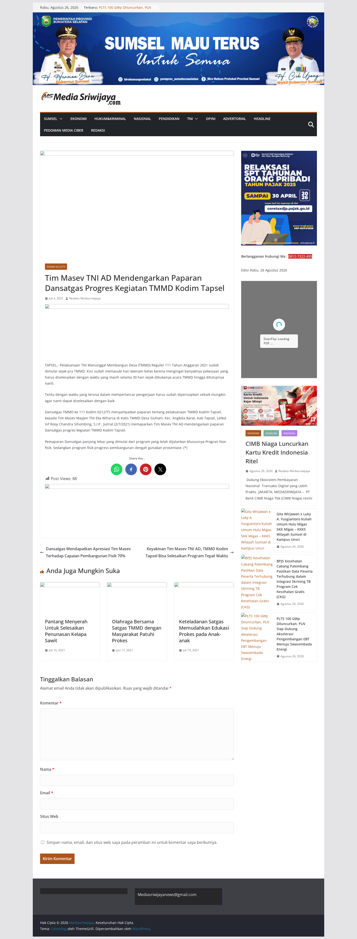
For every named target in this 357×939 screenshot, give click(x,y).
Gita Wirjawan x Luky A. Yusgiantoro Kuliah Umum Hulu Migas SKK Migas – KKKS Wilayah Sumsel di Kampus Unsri (294, 527)
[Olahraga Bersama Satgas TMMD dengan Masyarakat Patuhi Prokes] (137, 585)
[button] (60, 118)
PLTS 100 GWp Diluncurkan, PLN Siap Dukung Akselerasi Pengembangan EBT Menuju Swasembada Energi (294, 633)
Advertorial (234, 118)
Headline (262, 118)
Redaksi (98, 130)
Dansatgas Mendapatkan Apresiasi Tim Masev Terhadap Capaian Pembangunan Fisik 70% (88, 552)
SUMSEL (50, 118)
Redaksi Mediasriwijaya (85, 298)
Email (46, 792)
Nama (47, 769)
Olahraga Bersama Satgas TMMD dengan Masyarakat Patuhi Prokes (136, 631)
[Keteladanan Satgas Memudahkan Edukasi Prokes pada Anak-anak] (204, 585)
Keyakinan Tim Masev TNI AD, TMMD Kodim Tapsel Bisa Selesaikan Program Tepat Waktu (186, 552)
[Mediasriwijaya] (178, 15)
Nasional (142, 118)
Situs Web (49, 816)
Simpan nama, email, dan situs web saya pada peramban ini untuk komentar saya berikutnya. (132, 842)
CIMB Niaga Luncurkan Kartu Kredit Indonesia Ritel (277, 452)
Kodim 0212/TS (56, 266)
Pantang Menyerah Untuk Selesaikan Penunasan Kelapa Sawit (66, 631)
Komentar (51, 703)
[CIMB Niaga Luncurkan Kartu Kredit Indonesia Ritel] (279, 406)
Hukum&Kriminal (110, 118)
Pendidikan (169, 118)
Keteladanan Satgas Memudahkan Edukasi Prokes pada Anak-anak (204, 631)
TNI (190, 118)
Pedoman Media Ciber (63, 130)
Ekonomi (78, 118)
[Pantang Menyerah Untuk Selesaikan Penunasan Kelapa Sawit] (70, 585)
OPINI (210, 118)
